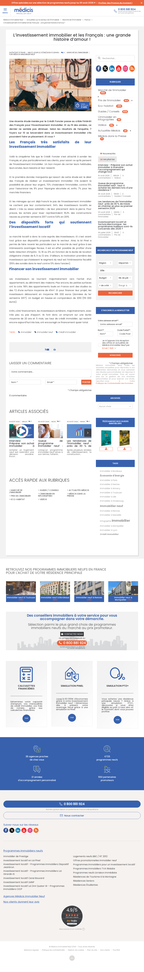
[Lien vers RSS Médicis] (132, 68)
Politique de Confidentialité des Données (114, 383)
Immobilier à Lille (108, 496)
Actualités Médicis (112, 130)
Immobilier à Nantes (110, 484)
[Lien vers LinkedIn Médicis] (112, 68)
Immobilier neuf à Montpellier (123, 598)
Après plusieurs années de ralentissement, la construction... (79, 452)
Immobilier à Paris (108, 480)
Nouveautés (108, 153)
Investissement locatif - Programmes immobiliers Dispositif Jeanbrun (36, 866)
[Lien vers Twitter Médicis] (105, 68)
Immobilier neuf (45, 332)
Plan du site (92, 950)
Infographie (105, 521)
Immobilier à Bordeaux (111, 471)
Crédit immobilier (67, 332)
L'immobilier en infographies (109, 118)
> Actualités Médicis (78, 490)
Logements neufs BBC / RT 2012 (90, 856)
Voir (26, 718)
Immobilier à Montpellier (112, 526)
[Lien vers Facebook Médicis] (98, 68)
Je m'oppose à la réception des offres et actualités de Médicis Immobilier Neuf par (116, 344)
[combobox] (105, 263)
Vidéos (105, 125)
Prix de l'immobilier (113, 100)
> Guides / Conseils (48, 490)
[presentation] (12, 433)
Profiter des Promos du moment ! (115, 3)
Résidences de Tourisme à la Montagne (94, 876)
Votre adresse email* (108, 320)
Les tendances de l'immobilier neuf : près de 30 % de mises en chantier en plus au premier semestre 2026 (115, 205)
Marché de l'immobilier (77, 53)
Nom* (100, 330)
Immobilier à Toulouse (111, 492)
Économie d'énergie (112, 475)
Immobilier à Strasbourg (111, 501)
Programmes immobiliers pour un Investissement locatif (104, 864)
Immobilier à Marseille (110, 515)
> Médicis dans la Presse (76, 495)
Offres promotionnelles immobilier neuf (95, 860)
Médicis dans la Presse (112, 137)
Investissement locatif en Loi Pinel (21, 860)
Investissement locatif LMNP (18, 882)
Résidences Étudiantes (85, 884)
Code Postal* (123, 330)
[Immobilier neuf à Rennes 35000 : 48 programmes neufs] (89, 591)
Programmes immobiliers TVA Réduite (94, 868)
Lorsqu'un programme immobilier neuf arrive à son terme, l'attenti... (50, 452)
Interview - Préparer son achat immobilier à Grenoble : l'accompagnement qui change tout (115, 168)
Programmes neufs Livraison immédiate (95, 872)
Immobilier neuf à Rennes (89, 598)
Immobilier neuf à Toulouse (21, 598)
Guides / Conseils (112, 111)
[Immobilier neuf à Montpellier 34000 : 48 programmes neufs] (123, 591)
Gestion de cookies (76, 950)
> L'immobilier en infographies (46, 495)
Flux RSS (116, 950)
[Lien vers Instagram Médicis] (125, 68)
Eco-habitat (109, 106)
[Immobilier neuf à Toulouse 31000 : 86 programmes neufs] (21, 591)
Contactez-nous (73, 634)
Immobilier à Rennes (110, 510)
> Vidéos (42, 499)
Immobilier (26, 332)
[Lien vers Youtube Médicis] (118, 68)
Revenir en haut (72, 958)
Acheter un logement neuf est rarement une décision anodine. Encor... (21, 453)
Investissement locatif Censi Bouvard (23, 878)
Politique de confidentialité (53, 950)
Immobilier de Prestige (15, 856)
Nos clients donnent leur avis (21, 902)
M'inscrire (115, 355)
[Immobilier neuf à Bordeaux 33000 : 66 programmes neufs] (55, 591)
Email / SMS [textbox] (107, 348)
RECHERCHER (115, 293)
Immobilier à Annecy (110, 488)
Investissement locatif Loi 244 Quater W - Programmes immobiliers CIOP (33, 888)
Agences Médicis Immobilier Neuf (24, 896)
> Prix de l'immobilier (20, 496)
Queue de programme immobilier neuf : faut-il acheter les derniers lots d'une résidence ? (115, 186)
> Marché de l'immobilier (15, 491)
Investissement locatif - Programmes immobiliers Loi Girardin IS (32, 872)
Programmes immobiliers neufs (23, 850)
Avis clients (105, 950)
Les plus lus (109, 159)
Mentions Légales (31, 950)
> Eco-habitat (17, 499)
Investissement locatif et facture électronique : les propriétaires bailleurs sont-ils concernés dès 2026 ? (115, 225)
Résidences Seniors (83, 880)
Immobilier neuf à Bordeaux (55, 598)
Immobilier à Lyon (108, 530)
